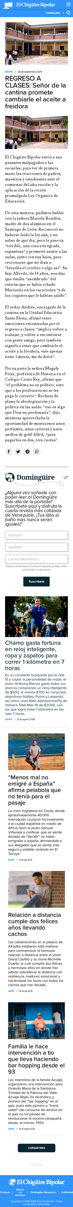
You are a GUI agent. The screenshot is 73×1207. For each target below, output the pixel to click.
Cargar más (36, 1148)
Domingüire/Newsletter (43, 1192)
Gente (9, 71)
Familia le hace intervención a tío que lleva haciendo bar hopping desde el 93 (36, 1059)
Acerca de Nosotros (20, 1192)
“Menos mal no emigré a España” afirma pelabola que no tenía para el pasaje (34, 790)
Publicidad (67, 1192)
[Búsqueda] (68, 13)
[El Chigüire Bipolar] (28, 5)
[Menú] (68, 4)
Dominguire (53, 13)
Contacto (5, 1192)
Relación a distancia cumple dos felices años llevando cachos (34, 924)
